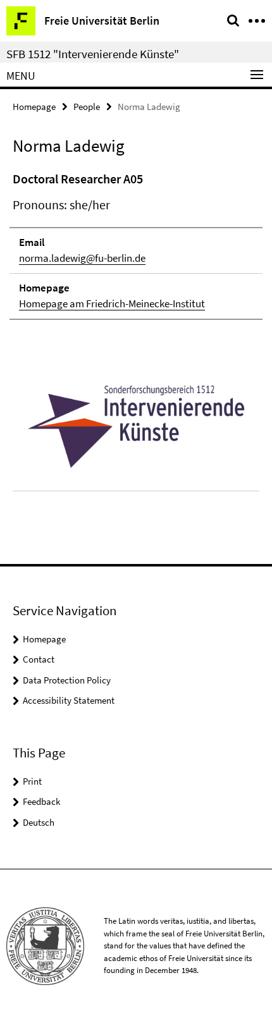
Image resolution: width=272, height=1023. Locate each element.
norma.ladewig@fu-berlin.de (82, 258)
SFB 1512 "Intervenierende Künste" (92, 53)
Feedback (41, 801)
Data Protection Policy (67, 680)
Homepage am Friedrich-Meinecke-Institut (112, 303)
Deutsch (38, 822)
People (86, 107)
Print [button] (32, 781)
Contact (38, 659)
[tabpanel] (136, 244)
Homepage (34, 107)
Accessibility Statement (68, 700)
